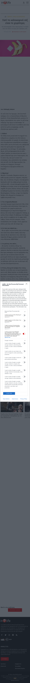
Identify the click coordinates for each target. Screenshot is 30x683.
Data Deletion (6, 398)
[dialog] (15, 341)
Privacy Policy (23, 398)
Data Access (15, 398)
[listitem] (15, 312)
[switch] (24, 315)
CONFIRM (9, 393)
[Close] (27, 284)
